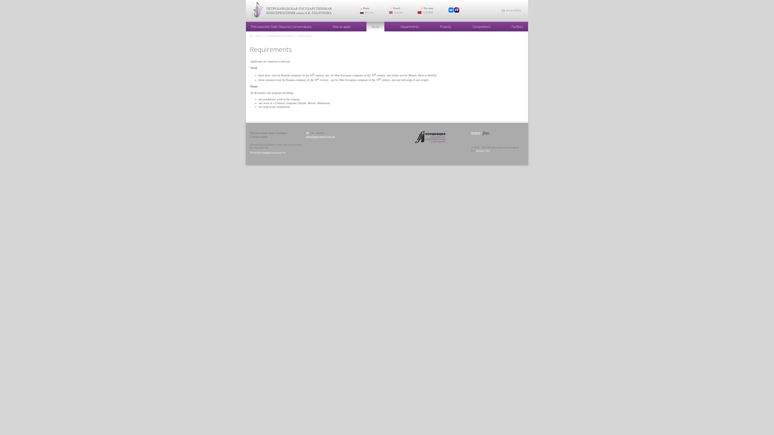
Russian (369, 12)
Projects (445, 26)
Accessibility (513, 10)
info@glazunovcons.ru (320, 137)
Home (366, 8)
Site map (428, 8)
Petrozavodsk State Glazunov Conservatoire (281, 26)
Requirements (305, 36)
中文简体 (428, 12)
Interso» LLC (483, 150)
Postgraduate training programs (280, 36)
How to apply (342, 26)
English (398, 12)
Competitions (481, 26)
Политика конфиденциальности (267, 152)
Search (396, 8)
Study (375, 26)
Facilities (517, 26)
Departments (410, 26)
